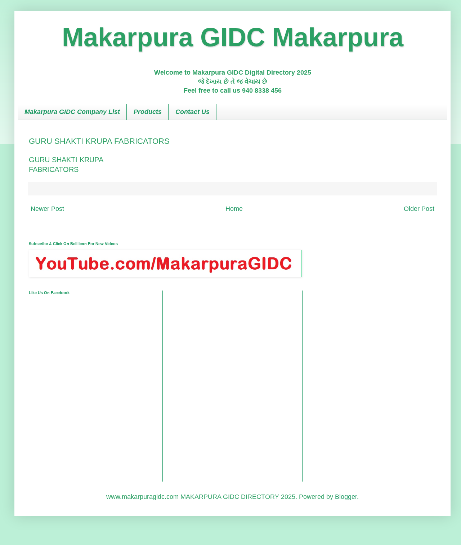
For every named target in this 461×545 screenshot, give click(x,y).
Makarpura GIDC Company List (72, 111)
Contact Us (192, 111)
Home (234, 208)
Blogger (346, 496)
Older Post (419, 208)
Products (148, 111)
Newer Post (47, 208)
